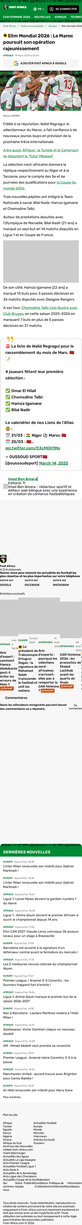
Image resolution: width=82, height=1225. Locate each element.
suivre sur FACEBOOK (32, 582)
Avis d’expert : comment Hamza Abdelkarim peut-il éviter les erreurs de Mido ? (8, 668)
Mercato (38, 1133)
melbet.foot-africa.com (18, 1149)
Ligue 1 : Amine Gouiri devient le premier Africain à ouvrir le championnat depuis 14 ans (40, 917)
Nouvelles (42, 17)
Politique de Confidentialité (58, 1184)
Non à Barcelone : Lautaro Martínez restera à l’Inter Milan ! (41, 1015)
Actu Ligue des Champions (20, 1176)
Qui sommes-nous (9, 1186)
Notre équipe (19, 1184)
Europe (37, 1126)
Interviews (40, 1136)
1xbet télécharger (14, 1153)
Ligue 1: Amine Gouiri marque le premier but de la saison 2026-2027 (39, 999)
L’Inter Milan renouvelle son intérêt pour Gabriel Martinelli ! (38, 868)
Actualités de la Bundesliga (20, 1173)
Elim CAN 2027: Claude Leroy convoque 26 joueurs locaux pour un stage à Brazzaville (40, 934)
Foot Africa (9, 26)
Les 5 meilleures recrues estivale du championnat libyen (40, 966)
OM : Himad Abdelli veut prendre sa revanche (36, 1046)
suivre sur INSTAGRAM (61, 582)
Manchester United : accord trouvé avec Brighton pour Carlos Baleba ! (40, 1076)
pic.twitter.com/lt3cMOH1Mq (32, 448)
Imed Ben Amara (22, 479)
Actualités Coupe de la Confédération (26, 1179)
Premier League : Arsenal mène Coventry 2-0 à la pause (39, 1060)
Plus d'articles (12, 1097)
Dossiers (38, 1143)
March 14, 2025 (53, 463)
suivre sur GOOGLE (6, 582)
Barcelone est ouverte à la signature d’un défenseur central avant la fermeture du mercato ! (40, 950)
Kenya (7, 1133)
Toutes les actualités (32, 26)
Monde (37, 1129)
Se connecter (66, 9)
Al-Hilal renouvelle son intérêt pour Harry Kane (38, 1090)
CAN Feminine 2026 (16, 17)
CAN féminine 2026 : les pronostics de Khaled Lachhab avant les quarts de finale (70, 668)
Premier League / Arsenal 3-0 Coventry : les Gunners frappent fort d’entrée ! (36, 983)
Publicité (29, 1183)
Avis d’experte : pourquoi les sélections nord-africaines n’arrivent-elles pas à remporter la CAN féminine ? (48, 670)
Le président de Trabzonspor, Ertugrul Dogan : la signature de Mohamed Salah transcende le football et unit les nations (28, 668)
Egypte (7, 1129)
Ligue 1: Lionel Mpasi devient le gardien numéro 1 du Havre (39, 901)
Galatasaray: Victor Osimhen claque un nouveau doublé (39, 1031)
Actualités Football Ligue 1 (19, 1166)
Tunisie (7, 1126)
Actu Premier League (16, 1163)
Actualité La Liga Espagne (19, 1160)
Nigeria (7, 1136)
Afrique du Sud (12, 1143)
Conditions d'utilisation (42, 1184)
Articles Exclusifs (44, 1139)
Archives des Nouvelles (18, 1146)
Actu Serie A (11, 1169)
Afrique (60, 17)
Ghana (7, 1139)
